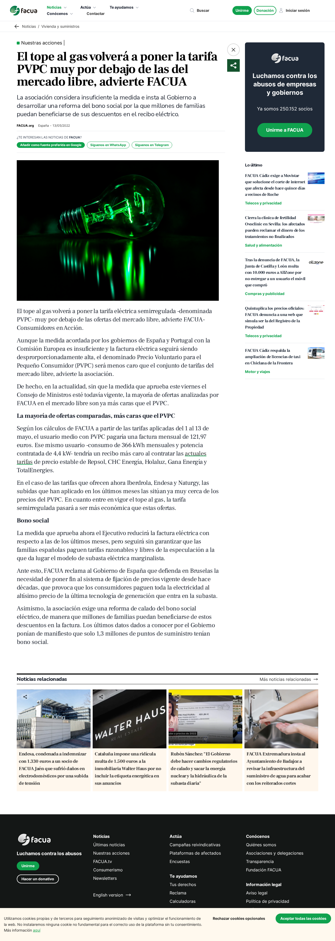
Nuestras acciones (111, 853)
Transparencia (260, 861)
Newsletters (105, 878)
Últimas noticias (109, 844)
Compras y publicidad (264, 293)
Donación (265, 10)
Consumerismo (108, 869)
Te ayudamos (121, 7)
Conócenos (57, 13)
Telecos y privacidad (263, 203)
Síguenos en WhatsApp (108, 145)
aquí (36, 930)
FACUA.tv (102, 861)
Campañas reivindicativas (195, 844)
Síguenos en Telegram (152, 145)
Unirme (242, 10)
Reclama (178, 892)
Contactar (96, 13)
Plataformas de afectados (195, 853)
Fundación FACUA (263, 869)
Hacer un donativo (37, 879)
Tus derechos (183, 884)
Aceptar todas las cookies (303, 918)
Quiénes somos (261, 844)
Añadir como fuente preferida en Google (50, 145)
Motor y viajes (257, 371)
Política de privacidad (267, 901)
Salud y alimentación (263, 245)
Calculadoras (183, 901)
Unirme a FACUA (284, 130)
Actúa (85, 7)
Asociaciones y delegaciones (274, 853)
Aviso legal (256, 892)
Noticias (54, 7)
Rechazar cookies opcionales (239, 918)
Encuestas (180, 861)
